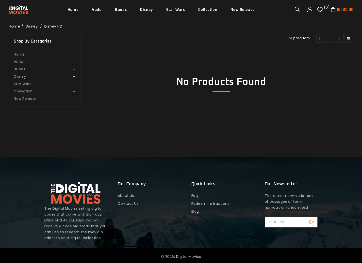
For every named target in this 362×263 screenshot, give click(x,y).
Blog (195, 211)
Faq (194, 195)
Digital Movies (188, 256)
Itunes (121, 10)
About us (126, 195)
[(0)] (320, 11)
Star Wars (23, 83)
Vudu (96, 10)
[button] (299, 9)
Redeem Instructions (210, 203)
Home (14, 26)
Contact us (128, 203)
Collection (207, 10)
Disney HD (53, 26)
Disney (146, 10)
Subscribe (312, 222)
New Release (25, 98)
